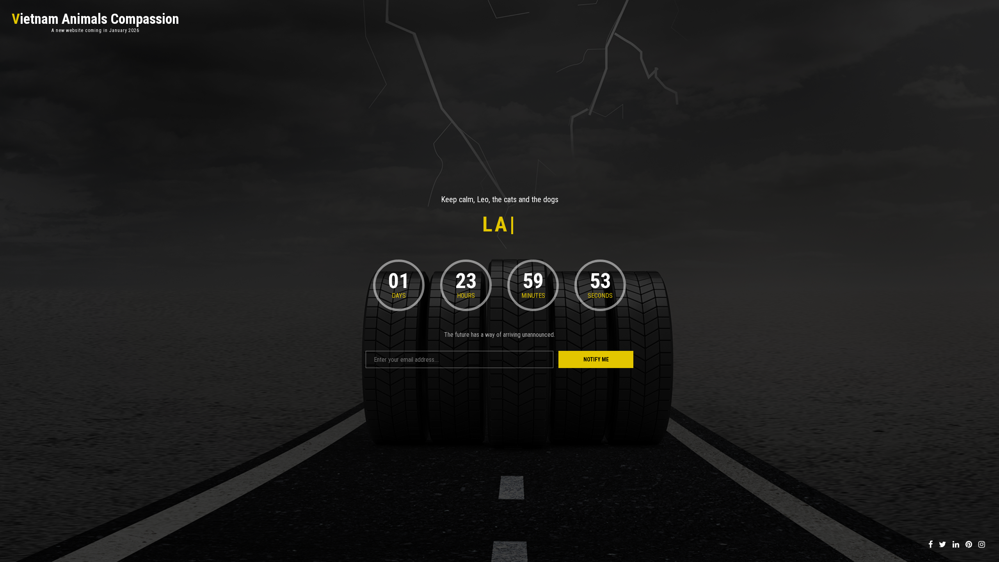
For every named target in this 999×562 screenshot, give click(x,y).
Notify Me (596, 359)
